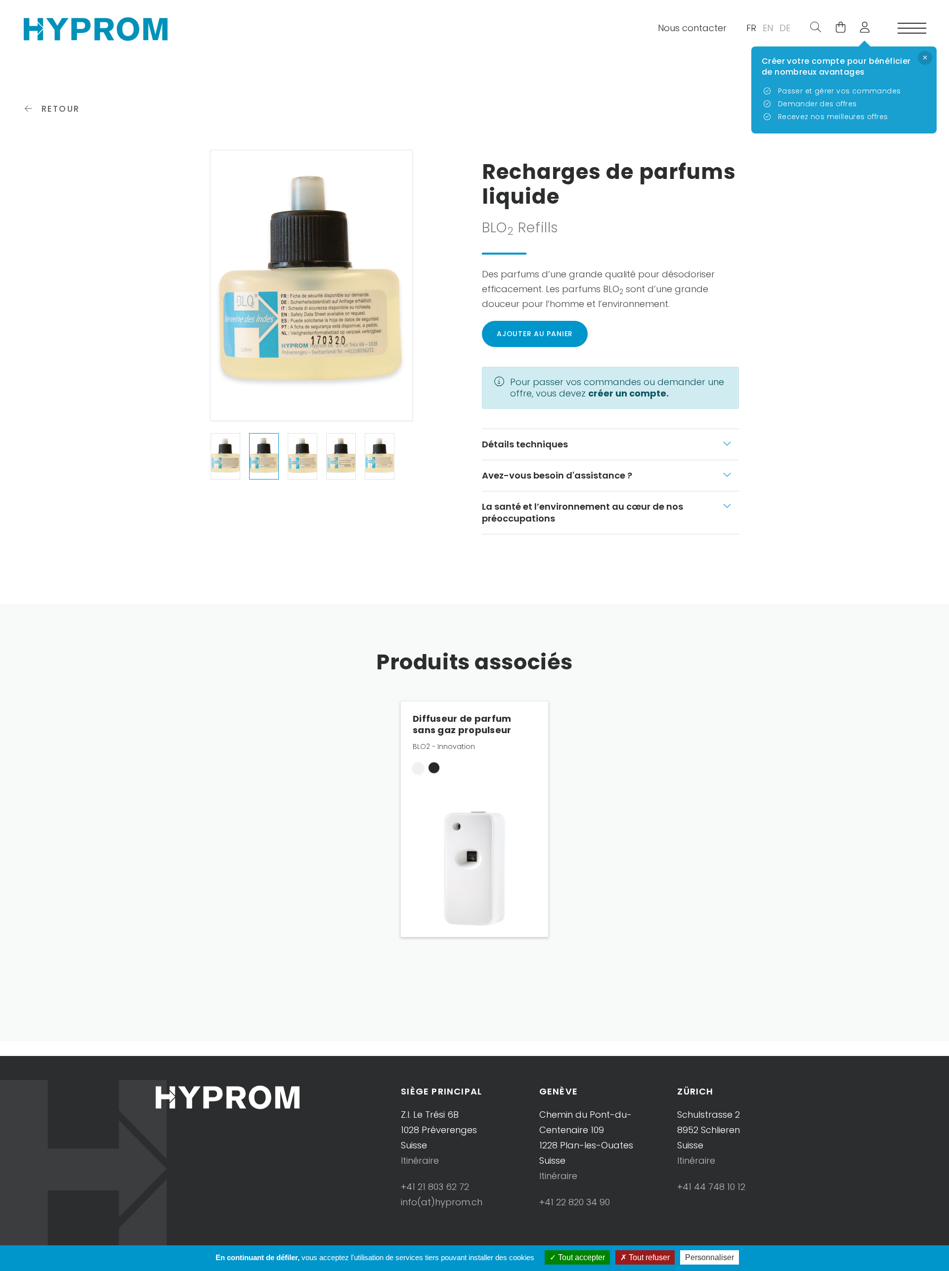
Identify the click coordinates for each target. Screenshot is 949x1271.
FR (751, 28)
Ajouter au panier (535, 334)
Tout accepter (580, 1257)
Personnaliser (709, 1257)
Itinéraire (420, 1160)
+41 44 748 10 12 (711, 1187)
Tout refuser (648, 1257)
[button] (861, 28)
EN (768, 28)
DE (784, 28)
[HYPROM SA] (96, 28)
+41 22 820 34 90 (574, 1202)
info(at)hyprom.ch (441, 1202)
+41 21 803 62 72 (435, 1187)
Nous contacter (692, 28)
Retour (59, 109)
